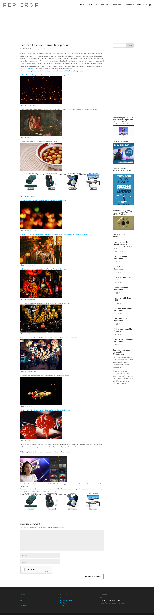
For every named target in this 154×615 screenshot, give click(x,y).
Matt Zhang (30, 334)
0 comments (48, 49)
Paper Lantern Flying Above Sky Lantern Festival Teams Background (45, 75)
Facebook (63, 603)
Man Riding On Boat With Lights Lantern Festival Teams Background (46, 375)
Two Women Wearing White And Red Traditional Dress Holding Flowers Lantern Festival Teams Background (60, 109)
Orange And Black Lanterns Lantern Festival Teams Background (44, 269)
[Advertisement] (77, 25)
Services (104, 5)
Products (117, 5)
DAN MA (29, 137)
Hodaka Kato (31, 299)
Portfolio (130, 5)
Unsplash (31, 68)
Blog (97, 5)
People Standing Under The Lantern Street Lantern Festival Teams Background (49, 338)
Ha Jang (29, 406)
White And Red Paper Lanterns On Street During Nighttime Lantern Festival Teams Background (55, 234)
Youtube (63, 605)
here (26, 486)
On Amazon (31, 188)
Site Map (103, 598)
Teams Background (36, 49)
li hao (28, 440)
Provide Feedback (66, 600)
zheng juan (30, 196)
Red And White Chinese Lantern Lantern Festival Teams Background (46, 410)
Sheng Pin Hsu (31, 371)
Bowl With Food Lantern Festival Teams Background (40, 141)
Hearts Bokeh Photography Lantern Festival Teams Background (44, 200)
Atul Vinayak (31, 265)
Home (82, 5)
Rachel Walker (31, 230)
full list (66, 71)
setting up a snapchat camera (86, 489)
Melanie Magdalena (33, 105)
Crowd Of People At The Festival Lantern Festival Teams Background (46, 303)
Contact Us (142, 5)
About (89, 5)
